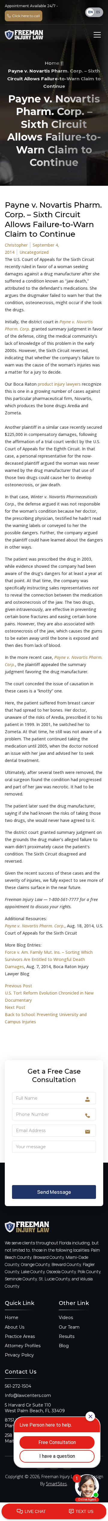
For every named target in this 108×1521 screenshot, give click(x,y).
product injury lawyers (59, 384)
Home (52, 63)
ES (98, 12)
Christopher (16, 245)
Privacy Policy (19, 1355)
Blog (64, 1345)
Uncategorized (34, 252)
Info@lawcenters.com (28, 1395)
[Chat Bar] (54, 1511)
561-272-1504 (18, 1386)
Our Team (69, 1327)
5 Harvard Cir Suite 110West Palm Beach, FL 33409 (35, 1407)
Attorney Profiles (22, 1345)
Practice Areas (20, 1336)
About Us (14, 1327)
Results (66, 1336)
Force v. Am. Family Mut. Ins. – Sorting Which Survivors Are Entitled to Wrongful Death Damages (49, 959)
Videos (66, 1317)
